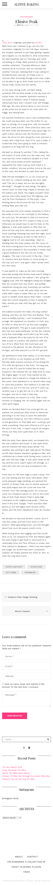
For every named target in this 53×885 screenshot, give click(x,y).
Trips (26, 872)
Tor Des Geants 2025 (12, 767)
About (19, 856)
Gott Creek (11, 572)
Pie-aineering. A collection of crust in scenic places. (26, 864)
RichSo (38, 42)
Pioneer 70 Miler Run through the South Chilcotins (26, 776)
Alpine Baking (26, 4)
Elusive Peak (36, 567)
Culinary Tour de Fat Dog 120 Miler (18, 779)
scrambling (30, 572)
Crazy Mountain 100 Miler (14, 770)
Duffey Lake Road (14, 567)
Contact (32, 856)
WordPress (19, 880)
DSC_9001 (7, 42)
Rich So (20, 25)
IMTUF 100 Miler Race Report (16, 773)
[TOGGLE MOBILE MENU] (4, 4)
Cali (36, 880)
